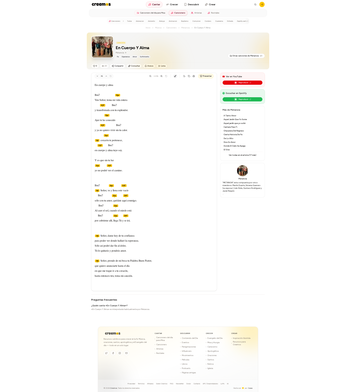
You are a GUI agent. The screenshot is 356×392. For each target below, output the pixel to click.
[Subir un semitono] (106, 76)
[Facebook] (113, 353)
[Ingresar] (262, 4)
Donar (188, 384)
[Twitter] (106, 353)
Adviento (151, 21)
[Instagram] (120, 353)
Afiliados (150, 384)
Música (158, 28)
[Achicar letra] (150, 76)
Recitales (215, 13)
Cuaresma (219, 21)
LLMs (222, 384)
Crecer (174, 4)
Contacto (196, 384)
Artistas (198, 13)
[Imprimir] (193, 76)
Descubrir (193, 4)
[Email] (126, 353)
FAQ (171, 384)
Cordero (208, 21)
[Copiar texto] (189, 76)
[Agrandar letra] (161, 76)
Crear (212, 4)
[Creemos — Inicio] (113, 333)
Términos (141, 384)
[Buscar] (255, 4)
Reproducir (243, 82)
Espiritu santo (242, 21)
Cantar (156, 4)
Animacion (173, 21)
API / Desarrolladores (210, 384)
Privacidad (131, 384)
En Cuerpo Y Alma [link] (202, 28)
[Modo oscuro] (184, 76)
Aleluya (162, 21)
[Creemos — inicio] (101, 4)
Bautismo (184, 21)
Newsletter (180, 384)
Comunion (196, 21)
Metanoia (185, 28)
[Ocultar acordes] (175, 76)
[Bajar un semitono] (97, 76)
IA (227, 384)
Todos (129, 21)
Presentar (207, 76)
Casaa (250, 388)
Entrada (230, 21)
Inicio (148, 28)
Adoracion (140, 21)
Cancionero (179, 13)
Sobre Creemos (161, 384)
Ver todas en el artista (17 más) (242, 155)
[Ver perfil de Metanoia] (102, 47)
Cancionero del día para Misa (152, 13)
